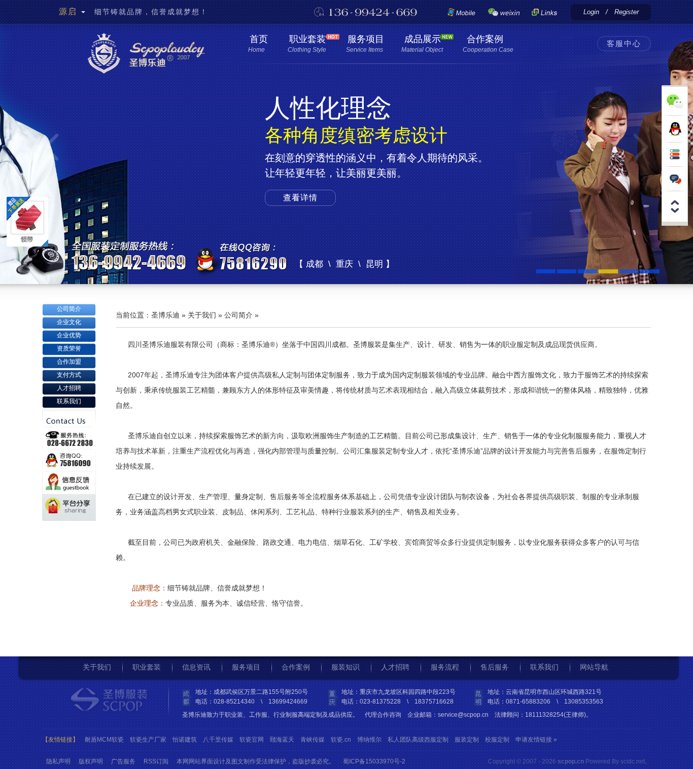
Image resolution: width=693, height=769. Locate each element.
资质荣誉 (69, 348)
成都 (314, 264)
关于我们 (202, 315)
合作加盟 (69, 361)
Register (626, 12)
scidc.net (632, 761)
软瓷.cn (341, 739)
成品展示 (422, 43)
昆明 (374, 264)
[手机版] (461, 12)
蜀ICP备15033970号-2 (374, 760)
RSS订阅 (156, 760)
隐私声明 (58, 760)
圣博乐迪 (165, 315)
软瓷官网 (251, 739)
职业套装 (306, 43)
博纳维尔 (369, 739)
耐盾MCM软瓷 (104, 739)
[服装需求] (675, 154)
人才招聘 (69, 388)
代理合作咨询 (383, 714)
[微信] (504, 12)
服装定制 (467, 739)
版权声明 (91, 760)
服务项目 (364, 43)
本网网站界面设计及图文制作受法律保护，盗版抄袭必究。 (256, 760)
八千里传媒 (218, 739)
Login (591, 12)
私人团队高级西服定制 (418, 739)
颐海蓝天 (282, 739)
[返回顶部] (675, 198)
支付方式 (69, 374)
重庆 (344, 264)
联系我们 (69, 401)
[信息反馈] (675, 178)
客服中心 (624, 43)
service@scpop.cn (463, 714)
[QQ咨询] (675, 128)
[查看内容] (675, 215)
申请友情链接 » (536, 739)
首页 (257, 43)
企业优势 (69, 335)
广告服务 (123, 760)
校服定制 (497, 739)
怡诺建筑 (184, 739)
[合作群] (549, 12)
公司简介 (69, 308)
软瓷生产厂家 (148, 739)
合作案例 (487, 43)
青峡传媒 (312, 739)
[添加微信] (675, 99)
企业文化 (69, 322)
